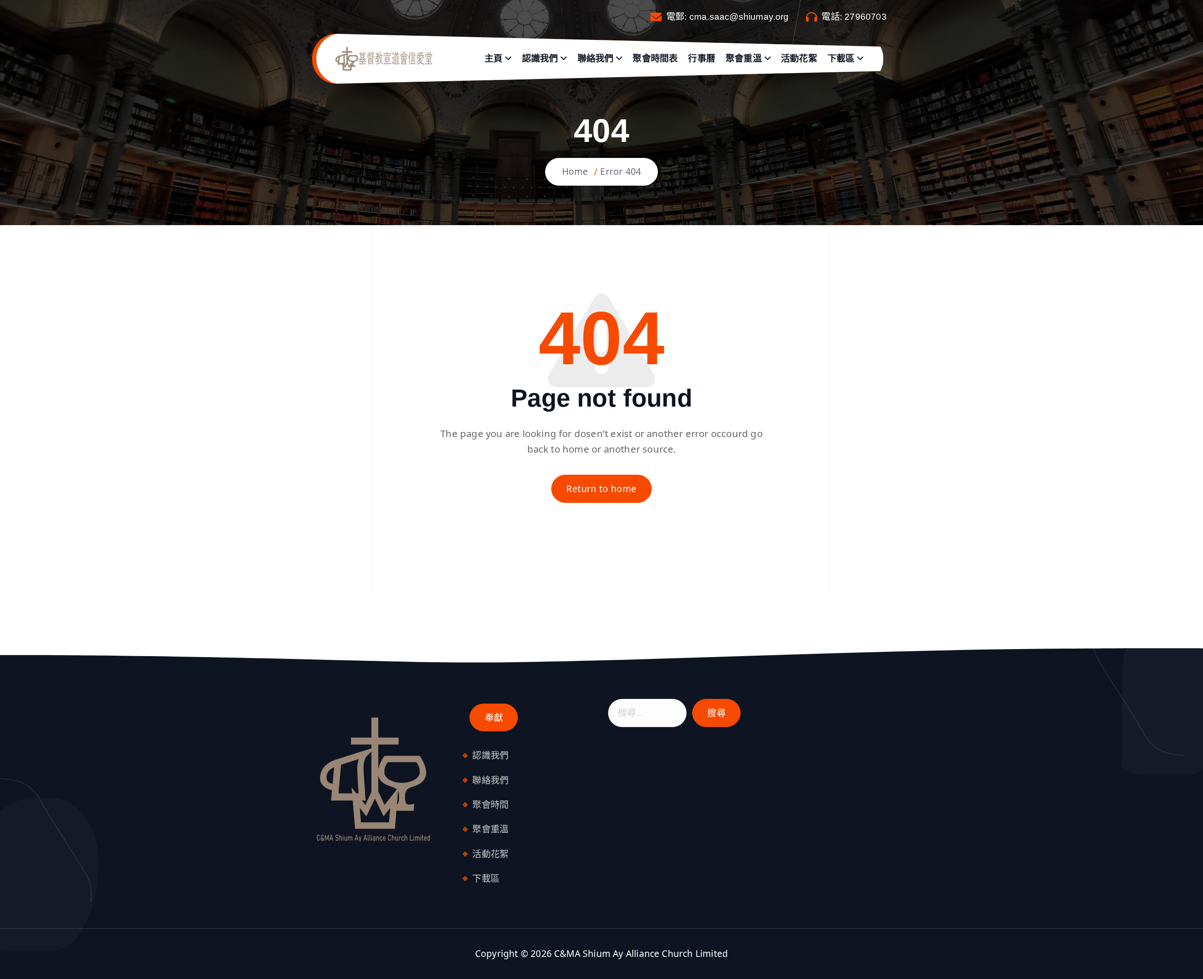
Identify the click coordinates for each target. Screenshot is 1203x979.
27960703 (865, 17)
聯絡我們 (596, 58)
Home (575, 171)
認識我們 (540, 58)
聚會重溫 (744, 58)
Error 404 (620, 171)
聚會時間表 (655, 58)
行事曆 (701, 58)
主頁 (493, 58)
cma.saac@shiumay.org (739, 17)
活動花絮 (799, 58)
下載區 (841, 58)
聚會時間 (490, 804)
